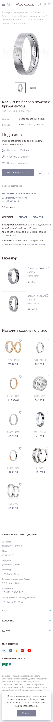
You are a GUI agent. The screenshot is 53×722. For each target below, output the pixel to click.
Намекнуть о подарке (18, 163)
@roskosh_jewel (11, 564)
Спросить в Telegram (18, 156)
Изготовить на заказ (18, 172)
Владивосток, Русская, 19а (14, 198)
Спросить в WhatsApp (18, 150)
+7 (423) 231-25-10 (10, 201)
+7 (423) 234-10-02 (12, 601)
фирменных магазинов (33, 244)
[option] (26, 53)
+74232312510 (10, 573)
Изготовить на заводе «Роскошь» (20, 193)
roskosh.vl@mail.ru (12, 545)
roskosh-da (8, 555)
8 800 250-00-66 (11, 583)
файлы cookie (31, 696)
